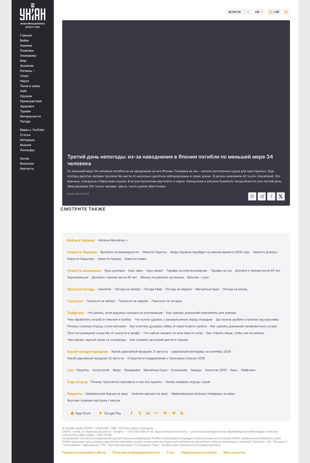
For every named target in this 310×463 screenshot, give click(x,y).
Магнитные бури (207, 289)
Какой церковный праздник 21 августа (140, 351)
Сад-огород (77, 382)
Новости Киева (135, 258)
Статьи (25, 135)
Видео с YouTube (32, 130)
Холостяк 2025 (216, 370)
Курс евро (135, 270)
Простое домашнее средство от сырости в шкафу (103, 333)
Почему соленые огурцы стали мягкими (96, 326)
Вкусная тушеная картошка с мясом (93, 400)
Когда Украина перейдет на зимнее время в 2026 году (209, 252)
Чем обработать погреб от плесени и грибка (99, 319)
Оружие (26, 96)
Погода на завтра (127, 289)
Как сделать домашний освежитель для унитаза (201, 312)
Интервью (27, 140)
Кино (233, 370)
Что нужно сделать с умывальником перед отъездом (173, 319)
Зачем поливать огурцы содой (188, 382)
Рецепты (83, 370)
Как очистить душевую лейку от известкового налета (168, 326)
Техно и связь (30, 86)
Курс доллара (115, 270)
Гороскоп (75, 301)
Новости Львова (109, 258)
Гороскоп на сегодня (167, 301)
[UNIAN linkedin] (148, 413)
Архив (24, 158)
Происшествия (31, 101)
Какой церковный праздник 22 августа (95, 358)
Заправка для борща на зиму (106, 393)
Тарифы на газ (221, 270)
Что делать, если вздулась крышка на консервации (125, 312)
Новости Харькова (80, 258)
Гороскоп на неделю (133, 301)
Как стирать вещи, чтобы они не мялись (235, 333)
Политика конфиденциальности (136, 452)
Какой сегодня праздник (87, 351)
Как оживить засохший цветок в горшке (159, 339)
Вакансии (27, 163)
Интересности (30, 116)
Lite (70, 370)
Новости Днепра (265, 252)
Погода (25, 121)
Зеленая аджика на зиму (150, 393)
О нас (170, 452)
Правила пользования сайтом (84, 452)
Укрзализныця (77, 277)
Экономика (28, 55)
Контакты (27, 168)
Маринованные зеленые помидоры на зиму (203, 393)
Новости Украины (82, 252)
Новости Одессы (154, 252)
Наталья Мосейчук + (113, 240)
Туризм (25, 111)
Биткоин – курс (198, 277)
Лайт (23, 91)
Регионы (26, 70)
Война (24, 40)
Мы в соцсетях (235, 452)
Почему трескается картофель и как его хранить (126, 382)
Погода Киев (153, 289)
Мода (117, 370)
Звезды (196, 370)
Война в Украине (81, 240)
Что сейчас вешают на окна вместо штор (173, 333)
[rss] (182, 413)
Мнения (25, 145)
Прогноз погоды (80, 289)
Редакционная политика (199, 452)
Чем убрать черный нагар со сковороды (96, 339)
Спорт (24, 76)
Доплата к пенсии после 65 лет (257, 270)
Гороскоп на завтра (100, 301)
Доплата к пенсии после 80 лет (114, 277)
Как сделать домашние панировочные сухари (243, 326)
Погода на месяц (235, 289)
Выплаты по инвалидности (120, 252)
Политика (27, 50)
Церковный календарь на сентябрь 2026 (201, 351)
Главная (26, 35)
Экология (27, 65)
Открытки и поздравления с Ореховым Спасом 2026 (166, 358)
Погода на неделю (179, 289)
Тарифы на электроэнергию (187, 270)
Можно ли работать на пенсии (162, 277)
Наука (24, 81)
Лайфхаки (75, 313)
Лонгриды (27, 150)
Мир (23, 60)
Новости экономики (84, 270)
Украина (26, 45)
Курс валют (155, 270)
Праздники (132, 370)
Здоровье (27, 106)
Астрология (101, 370)
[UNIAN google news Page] (156, 413)
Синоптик (104, 289)
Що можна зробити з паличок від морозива (247, 319)
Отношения (179, 370)
